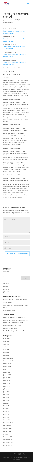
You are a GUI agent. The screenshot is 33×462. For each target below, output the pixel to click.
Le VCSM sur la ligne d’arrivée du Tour (14, 331)
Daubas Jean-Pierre (9, 305)
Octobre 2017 (7, 431)
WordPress (16, 459)
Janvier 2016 (7, 372)
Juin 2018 (6, 397)
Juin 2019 (6, 400)
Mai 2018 (6, 414)
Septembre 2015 (8, 437)
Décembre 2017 (8, 361)
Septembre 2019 (8, 442)
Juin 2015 (6, 292)
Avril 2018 (6, 355)
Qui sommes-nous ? (21, 299)
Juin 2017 (6, 394)
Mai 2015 (6, 289)
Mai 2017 (6, 411)
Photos (12, 310)
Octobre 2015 (7, 428)
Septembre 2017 (8, 440)
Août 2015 (6, 338)
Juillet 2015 (6, 380)
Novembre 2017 (8, 425)
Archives (5, 347)
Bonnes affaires (8, 358)
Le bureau (6, 403)
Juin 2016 (6, 392)
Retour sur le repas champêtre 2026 (14, 317)
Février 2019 (7, 366)
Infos (4, 369)
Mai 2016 (6, 409)
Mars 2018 (6, 420)
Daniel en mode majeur (10, 328)
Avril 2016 (6, 352)
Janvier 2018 (7, 378)
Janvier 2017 (7, 375)
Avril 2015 (6, 286)
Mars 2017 (6, 417)
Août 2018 (6, 344)
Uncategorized (23, 20)
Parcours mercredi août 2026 (12, 325)
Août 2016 (6, 341)
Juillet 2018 (6, 386)
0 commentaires (8, 22)
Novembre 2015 (8, 423)
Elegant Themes (15, 457)
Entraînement (7, 364)
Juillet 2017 (6, 383)
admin (7, 20)
